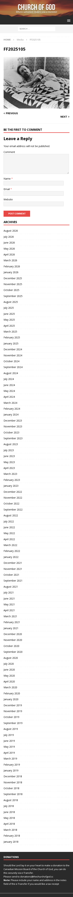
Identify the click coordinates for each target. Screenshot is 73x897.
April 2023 (9, 468)
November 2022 (13, 497)
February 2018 (12, 835)
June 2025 (9, 313)
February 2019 (12, 764)
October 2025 (11, 290)
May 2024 (9, 391)
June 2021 (9, 598)
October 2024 (11, 361)
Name (7, 178)
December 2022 (13, 491)
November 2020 (13, 640)
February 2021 (12, 622)
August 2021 (11, 586)
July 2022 (9, 521)
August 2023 (11, 444)
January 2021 (11, 628)
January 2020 (11, 699)
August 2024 (11, 373)
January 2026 (11, 272)
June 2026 (9, 242)
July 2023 (9, 450)
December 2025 (13, 278)
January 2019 (11, 770)
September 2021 (13, 580)
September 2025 (13, 296)
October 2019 (11, 717)
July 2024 (9, 379)
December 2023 (13, 420)
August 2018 (11, 800)
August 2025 (11, 302)
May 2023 (9, 462)
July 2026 (9, 236)
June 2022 (9, 527)
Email (7, 189)
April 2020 (9, 681)
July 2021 (9, 592)
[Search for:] (37, 28)
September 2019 (13, 723)
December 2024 (13, 349)
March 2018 (10, 829)
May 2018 (9, 818)
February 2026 (12, 266)
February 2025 (12, 337)
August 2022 (11, 515)
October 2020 (11, 646)
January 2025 (11, 343)
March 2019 (10, 758)
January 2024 (11, 414)
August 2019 (11, 729)
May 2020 (9, 675)
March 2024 (10, 402)
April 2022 (9, 539)
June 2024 (9, 385)
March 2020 (10, 687)
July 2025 (9, 307)
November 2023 (13, 426)
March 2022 (10, 545)
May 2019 (9, 746)
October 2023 (11, 432)
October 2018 (11, 788)
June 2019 (9, 740)
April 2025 (9, 325)
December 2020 (13, 634)
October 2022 (11, 503)
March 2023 (10, 473)
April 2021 (9, 610)
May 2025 (9, 319)
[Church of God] (36, 15)
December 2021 (13, 562)
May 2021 (9, 604)
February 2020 (12, 693)
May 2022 (9, 533)
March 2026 (10, 260)
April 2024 (9, 396)
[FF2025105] (36, 106)
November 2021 (13, 569)
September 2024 (13, 367)
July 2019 (9, 735)
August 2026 (11, 230)
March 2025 (10, 331)
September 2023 (13, 438)
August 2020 (11, 658)
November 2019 (13, 711)
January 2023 (11, 485)
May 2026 (9, 248)
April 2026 (9, 254)
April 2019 (9, 752)
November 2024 (13, 355)
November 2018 (13, 782)
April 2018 (9, 823)
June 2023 (9, 456)
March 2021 (10, 616)
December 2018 (13, 776)
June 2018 (9, 812)
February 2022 (12, 551)
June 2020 (9, 669)
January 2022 (11, 557)
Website (8, 199)
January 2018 (11, 841)
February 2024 (12, 408)
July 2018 (9, 806)
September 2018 (13, 794)
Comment (9, 152)
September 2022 (13, 509)
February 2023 (12, 480)
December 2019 (13, 705)
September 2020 (13, 651)
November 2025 (13, 284)
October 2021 (11, 574)
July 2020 (9, 663)
